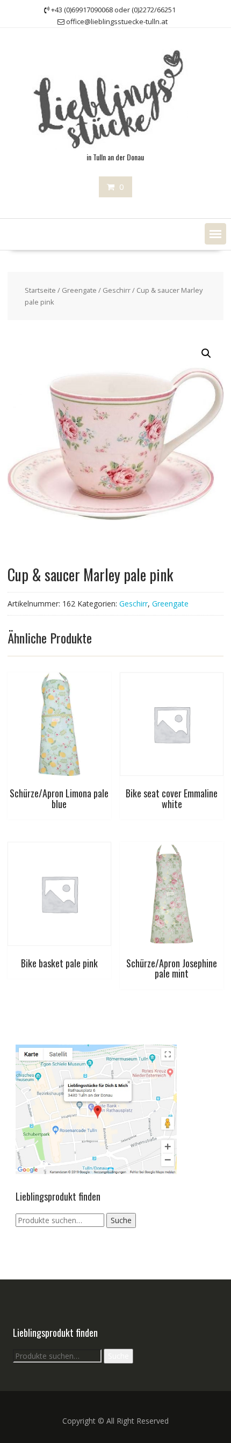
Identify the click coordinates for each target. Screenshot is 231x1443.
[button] (215, 234)
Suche (121, 1220)
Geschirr (117, 290)
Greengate (79, 290)
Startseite (40, 290)
